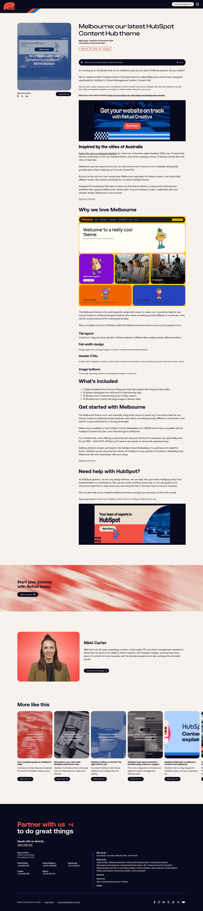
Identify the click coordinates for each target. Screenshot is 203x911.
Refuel (95, 49)
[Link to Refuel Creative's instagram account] (159, 902)
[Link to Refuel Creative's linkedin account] (164, 902)
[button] (82, 62)
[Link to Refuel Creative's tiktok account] (173, 902)
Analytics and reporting (159, 862)
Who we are (101, 853)
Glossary (125, 882)
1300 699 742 (24, 844)
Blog (98, 882)
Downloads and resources (111, 882)
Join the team (133, 855)
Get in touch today (87, 499)
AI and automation (139, 871)
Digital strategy (102, 862)
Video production (157, 868)
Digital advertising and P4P (107, 868)
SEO (145, 865)
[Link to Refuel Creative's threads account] (168, 902)
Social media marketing (127, 868)
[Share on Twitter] (22, 96)
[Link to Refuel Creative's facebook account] (154, 902)
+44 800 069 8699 (49, 865)
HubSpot (106, 49)
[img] (177, 62)
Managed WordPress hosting (131, 865)
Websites (84, 49)
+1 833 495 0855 (23, 873)
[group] (132, 62)
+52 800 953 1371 (49, 873)
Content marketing (143, 868)
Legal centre (49, 902)
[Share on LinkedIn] (27, 96)
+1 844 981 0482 (23, 865)
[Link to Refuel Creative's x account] (178, 902)
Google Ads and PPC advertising (159, 865)
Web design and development (108, 865)
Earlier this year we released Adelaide (98, 153)
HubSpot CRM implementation (137, 862)
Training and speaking (105, 871)
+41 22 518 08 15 (74, 865)
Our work (100, 875)
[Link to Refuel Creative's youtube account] (183, 902)
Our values (111, 855)
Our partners (101, 855)
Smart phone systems (122, 871)
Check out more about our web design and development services (136, 95)
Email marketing (171, 868)
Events (99, 886)
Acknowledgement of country (69, 902)
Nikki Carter (83, 41)
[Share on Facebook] (18, 96)
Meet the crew (121, 855)
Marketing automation (117, 862)
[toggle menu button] (197, 4)
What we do (101, 859)
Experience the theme (87, 199)
